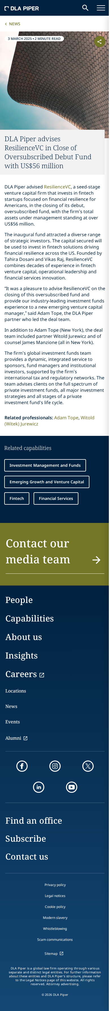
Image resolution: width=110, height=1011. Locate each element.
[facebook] (22, 766)
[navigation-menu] (101, 8)
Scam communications (55, 939)
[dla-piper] (22, 8)
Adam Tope (66, 418)
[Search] (85, 8)
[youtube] (71, 787)
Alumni (13, 738)
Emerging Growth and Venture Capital (47, 481)
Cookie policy (55, 906)
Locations (15, 691)
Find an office (33, 820)
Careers (21, 674)
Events (12, 722)
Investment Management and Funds (45, 465)
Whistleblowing (55, 928)
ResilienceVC (57, 187)
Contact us (26, 856)
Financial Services (56, 498)
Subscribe (25, 838)
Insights (21, 655)
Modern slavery (55, 917)
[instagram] (55, 766)
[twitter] (88, 766)
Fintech (17, 498)
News (14, 23)
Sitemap (51, 953)
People (19, 599)
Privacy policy (55, 884)
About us (23, 637)
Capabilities (29, 618)
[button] (55, 554)
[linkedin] (38, 787)
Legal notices (55, 895)
